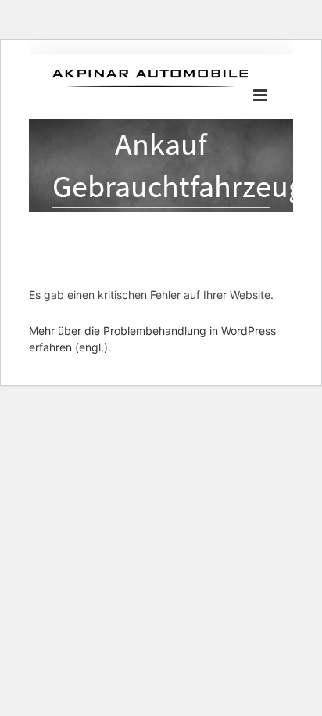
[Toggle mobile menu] (261, 95)
